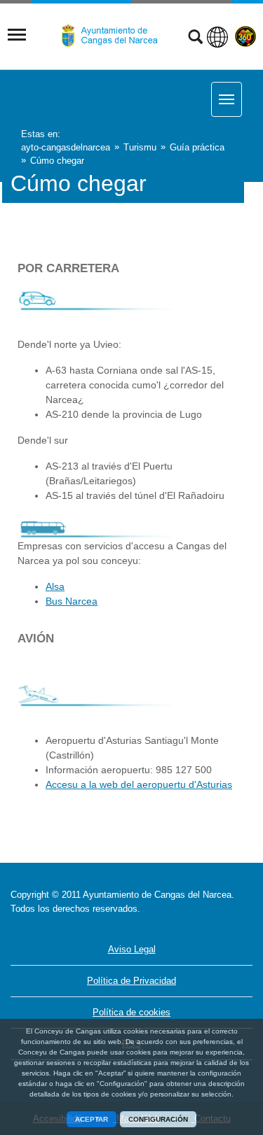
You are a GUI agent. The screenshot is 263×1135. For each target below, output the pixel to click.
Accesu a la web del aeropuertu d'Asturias (139, 784)
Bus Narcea (71, 601)
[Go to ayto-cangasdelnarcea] (115, 35)
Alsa (55, 586)
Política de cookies (131, 1012)
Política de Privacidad (131, 980)
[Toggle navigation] (17, 35)
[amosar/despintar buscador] (195, 38)
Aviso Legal (132, 949)
